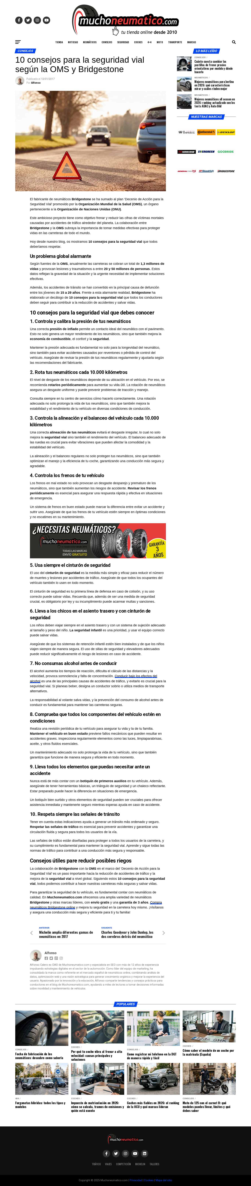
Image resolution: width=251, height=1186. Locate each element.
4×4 (150, 42)
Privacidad (136, 1180)
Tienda (59, 42)
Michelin (140, 1164)
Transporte (175, 42)
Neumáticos (89, 42)
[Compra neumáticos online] (98, 540)
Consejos (107, 42)
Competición (123, 1164)
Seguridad (123, 42)
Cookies (149, 1180)
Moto (160, 42)
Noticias (73, 42)
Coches (138, 42)
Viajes (108, 1164)
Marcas (191, 42)
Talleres (154, 1164)
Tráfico (96, 1164)
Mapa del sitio (164, 1180)
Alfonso (36, 82)
